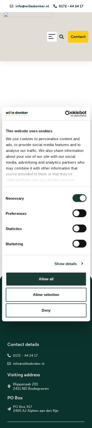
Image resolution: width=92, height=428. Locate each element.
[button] (52, 37)
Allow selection (46, 295)
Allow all (46, 279)
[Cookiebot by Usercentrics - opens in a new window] (65, 113)
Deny (46, 310)
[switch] (79, 213)
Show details (65, 263)
